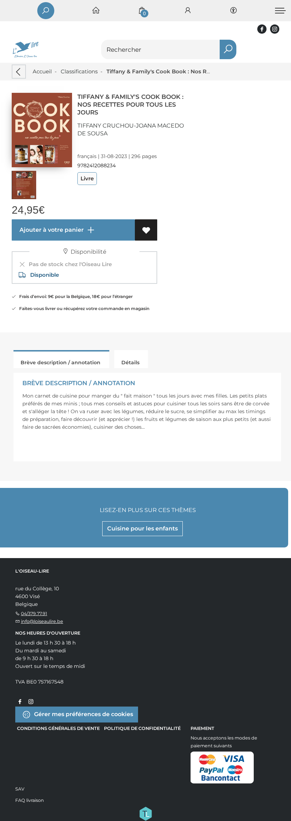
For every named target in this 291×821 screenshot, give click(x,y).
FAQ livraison (29, 800)
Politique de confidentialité (142, 728)
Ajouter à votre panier (51, 229)
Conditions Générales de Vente (58, 728)
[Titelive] (145, 813)
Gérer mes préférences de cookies (83, 713)
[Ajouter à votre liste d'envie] (146, 230)
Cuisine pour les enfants (142, 528)
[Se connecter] (187, 11)
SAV (19, 789)
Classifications (79, 71)
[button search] (228, 49)
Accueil (42, 71)
